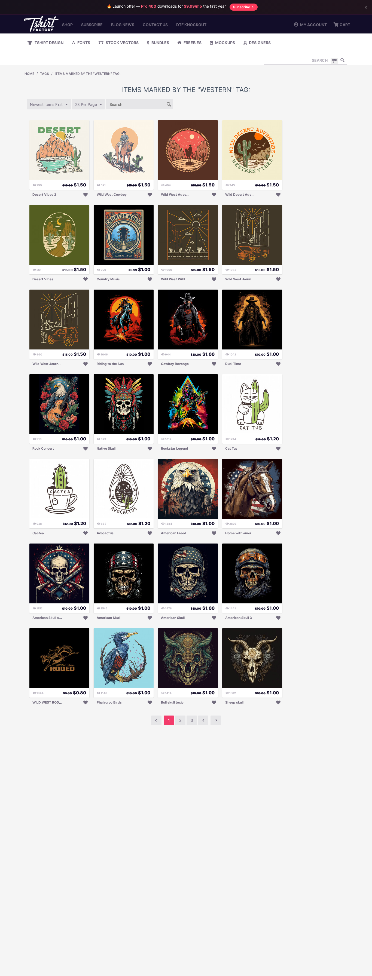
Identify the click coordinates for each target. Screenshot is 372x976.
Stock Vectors (122, 42)
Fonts (83, 42)
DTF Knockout (191, 24)
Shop (67, 24)
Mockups (224, 42)
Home (29, 74)
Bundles (160, 42)
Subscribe (92, 24)
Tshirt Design (48, 42)
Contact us (155, 24)
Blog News (122, 24)
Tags (44, 74)
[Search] (342, 60)
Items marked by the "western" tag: (87, 74)
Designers (259, 42)
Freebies (192, 42)
